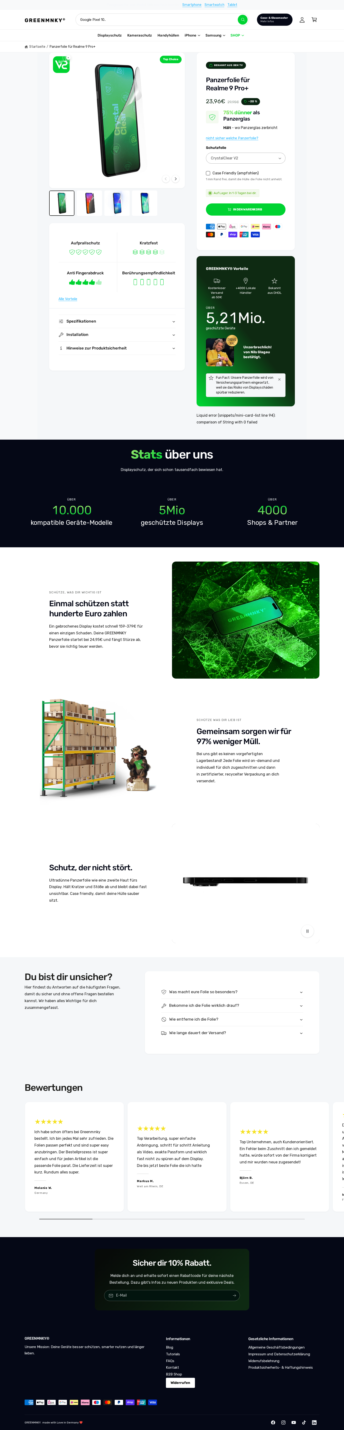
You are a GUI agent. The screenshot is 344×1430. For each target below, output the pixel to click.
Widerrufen (180, 1383)
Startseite (37, 47)
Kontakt (172, 1367)
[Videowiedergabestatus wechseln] (307, 931)
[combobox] (162, 20)
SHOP (235, 35)
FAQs (170, 1361)
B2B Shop (174, 1374)
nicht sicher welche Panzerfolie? (232, 138)
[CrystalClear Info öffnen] (61, 64)
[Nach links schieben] (166, 179)
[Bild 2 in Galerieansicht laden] (89, 203)
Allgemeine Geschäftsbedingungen (276, 1347)
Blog (169, 1347)
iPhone (190, 35)
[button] (314, 20)
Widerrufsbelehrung (263, 1361)
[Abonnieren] (234, 1295)
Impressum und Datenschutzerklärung (279, 1354)
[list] (172, 512)
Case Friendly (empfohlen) (235, 173)
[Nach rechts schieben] (175, 179)
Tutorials (173, 1354)
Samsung (213, 35)
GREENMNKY (32, 1422)
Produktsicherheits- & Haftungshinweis (280, 1367)
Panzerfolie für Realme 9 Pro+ (72, 47)
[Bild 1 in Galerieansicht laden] (61, 203)
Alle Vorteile (68, 299)
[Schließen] (279, 379)
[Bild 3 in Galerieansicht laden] (117, 203)
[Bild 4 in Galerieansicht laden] (144, 203)
